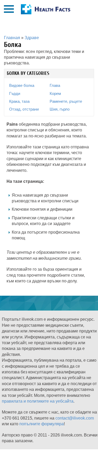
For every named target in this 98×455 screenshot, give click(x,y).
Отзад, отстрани (24, 109)
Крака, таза (19, 101)
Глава (55, 85)
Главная (12, 37)
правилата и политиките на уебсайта (37, 401)
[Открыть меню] (9, 9)
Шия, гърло (60, 109)
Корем (55, 93)
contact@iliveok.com (74, 418)
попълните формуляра (41, 424)
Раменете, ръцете (66, 101)
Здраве (32, 37)
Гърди (14, 93)
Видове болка (21, 85)
